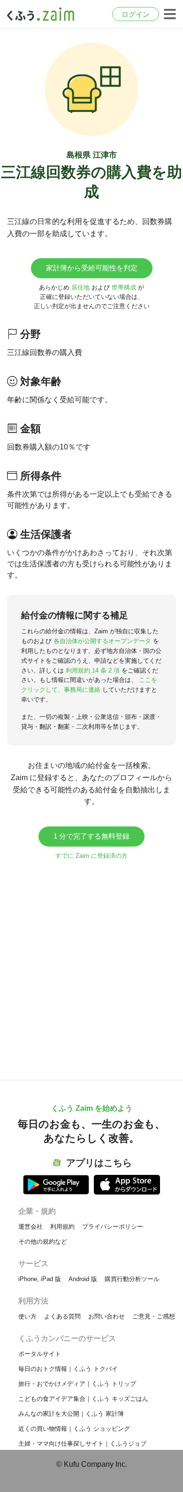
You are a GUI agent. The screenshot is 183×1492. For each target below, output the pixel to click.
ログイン (136, 14)
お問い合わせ (106, 1316)
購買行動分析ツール (132, 1278)
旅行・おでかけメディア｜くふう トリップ (77, 1383)
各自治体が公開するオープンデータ (102, 641)
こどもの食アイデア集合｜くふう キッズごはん (83, 1398)
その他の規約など (42, 1241)
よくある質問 (62, 1316)
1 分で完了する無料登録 (91, 836)
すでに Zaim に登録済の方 (91, 855)
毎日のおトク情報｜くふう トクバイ (68, 1368)
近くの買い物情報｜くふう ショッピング (74, 1428)
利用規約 (62, 1226)
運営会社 (30, 1226)
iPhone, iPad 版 (39, 1278)
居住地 (80, 287)
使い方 (27, 1316)
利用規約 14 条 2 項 (93, 670)
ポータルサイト (39, 1353)
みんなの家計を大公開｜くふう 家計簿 (71, 1413)
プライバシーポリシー (112, 1226)
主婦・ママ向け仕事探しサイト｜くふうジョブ (82, 1443)
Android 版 (83, 1278)
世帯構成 (124, 287)
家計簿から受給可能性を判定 (91, 268)
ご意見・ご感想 (153, 1316)
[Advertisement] (91, 965)
